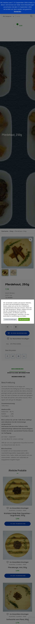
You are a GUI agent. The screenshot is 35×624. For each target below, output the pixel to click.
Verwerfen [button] (17, 11)
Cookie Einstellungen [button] (10, 319)
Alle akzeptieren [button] (24, 319)
